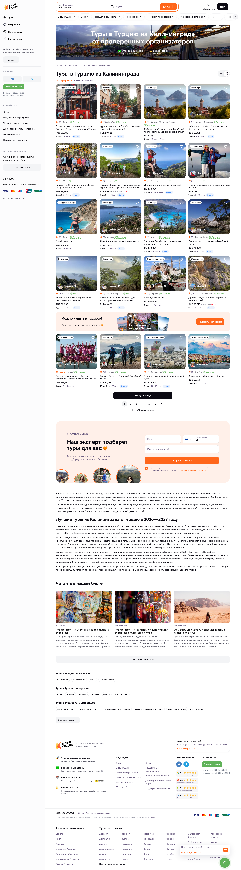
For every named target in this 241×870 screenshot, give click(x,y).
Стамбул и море (64, 241)
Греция (125, 858)
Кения (147, 848)
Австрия (103, 843)
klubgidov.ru (152, 817)
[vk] (12, 79)
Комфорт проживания (159, 16)
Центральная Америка (67, 858)
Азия (58, 838)
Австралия (104, 838)
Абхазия (103, 833)
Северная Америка (66, 848)
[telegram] (32, 79)
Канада (147, 843)
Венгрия (125, 833)
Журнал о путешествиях (15, 123)
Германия (126, 848)
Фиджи (213, 842)
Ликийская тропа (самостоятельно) (162, 185)
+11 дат (121, 249)
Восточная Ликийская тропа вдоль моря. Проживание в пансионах (118, 299)
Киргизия (148, 858)
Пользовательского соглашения (178, 468)
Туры (10, 17)
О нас (6, 112)
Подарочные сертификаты (16, 117)
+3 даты (123, 386)
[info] (102, 771)
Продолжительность (105, 16)
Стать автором (184, 748)
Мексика (170, 833)
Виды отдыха (15, 39)
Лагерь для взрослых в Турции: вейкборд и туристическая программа (76, 377)
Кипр (146, 853)
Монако (170, 838)
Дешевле (78, 80)
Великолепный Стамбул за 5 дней (206, 376)
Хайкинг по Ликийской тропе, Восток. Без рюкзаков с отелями (208, 127)
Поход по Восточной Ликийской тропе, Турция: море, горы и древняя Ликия (120, 186)
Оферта (6, 184)
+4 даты (75, 195)
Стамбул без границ (154, 297)
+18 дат (169, 192)
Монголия (171, 843)
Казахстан (149, 833)
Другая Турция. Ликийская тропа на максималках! (207, 299)
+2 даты (76, 136)
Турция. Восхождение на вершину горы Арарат (209, 186)
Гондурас (126, 853)
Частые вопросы (11, 134)
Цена (83, 16)
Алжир (102, 853)
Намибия (170, 853)
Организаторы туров (127, 772)
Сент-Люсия (194, 858)
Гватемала (126, 843)
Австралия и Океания (67, 853)
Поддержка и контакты (15, 139)
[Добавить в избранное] (93, 88)
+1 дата (211, 308)
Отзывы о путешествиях (128, 777)
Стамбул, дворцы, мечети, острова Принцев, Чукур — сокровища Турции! (76, 127)
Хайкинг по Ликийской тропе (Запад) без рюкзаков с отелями (75, 186)
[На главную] (11, 6)
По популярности (64, 80)
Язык (214, 16)
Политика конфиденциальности (26, 184)
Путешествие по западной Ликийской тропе (208, 242)
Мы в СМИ (121, 787)
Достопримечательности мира (18, 128)
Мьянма (170, 848)
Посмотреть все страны (112, 863)
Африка (60, 843)
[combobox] (188, 439)
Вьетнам (125, 838)
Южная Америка (64, 863)
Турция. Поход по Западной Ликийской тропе (120, 377)
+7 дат (211, 136)
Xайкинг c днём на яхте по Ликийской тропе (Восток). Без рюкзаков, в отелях (164, 130)
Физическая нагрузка (191, 16)
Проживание (132, 16)
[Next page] (167, 404)
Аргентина (104, 858)
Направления (15, 31)
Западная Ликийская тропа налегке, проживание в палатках (163, 242)
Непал (169, 858)
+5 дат (120, 136)
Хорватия (215, 857)
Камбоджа (149, 838)
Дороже (89, 80)
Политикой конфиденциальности (193, 470)
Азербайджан (106, 848)
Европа (59, 833)
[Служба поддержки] (225, 863)
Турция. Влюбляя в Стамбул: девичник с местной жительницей (120, 127)
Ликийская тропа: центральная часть (119, 241)
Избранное (14, 24)
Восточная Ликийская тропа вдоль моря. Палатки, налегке (74, 299)
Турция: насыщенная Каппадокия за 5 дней (164, 377)
